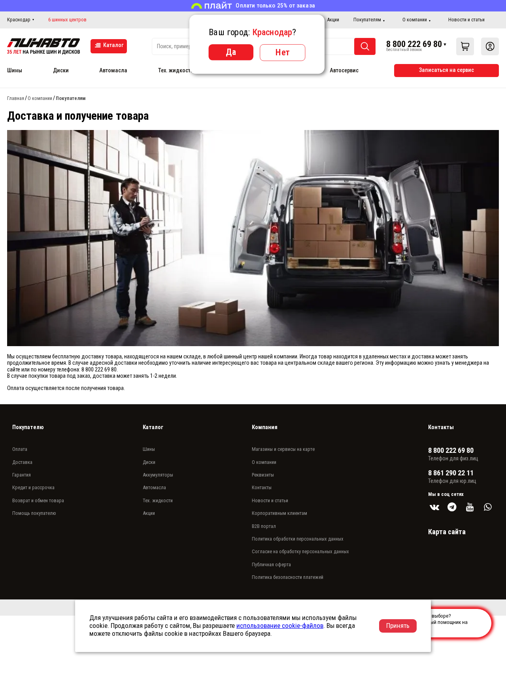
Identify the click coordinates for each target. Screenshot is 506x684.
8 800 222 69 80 (414, 43)
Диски (61, 70)
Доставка (22, 462)
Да (231, 52)
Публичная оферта (271, 564)
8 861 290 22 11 (451, 473)
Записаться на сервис (446, 70)
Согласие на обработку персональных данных (300, 551)
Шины (14, 70)
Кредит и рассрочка (33, 487)
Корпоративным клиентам (279, 513)
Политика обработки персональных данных (298, 539)
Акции (333, 20)
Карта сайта (447, 532)
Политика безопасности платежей (287, 577)
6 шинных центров (67, 20)
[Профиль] (490, 46)
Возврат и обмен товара (38, 500)
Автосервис (344, 70)
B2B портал (264, 526)
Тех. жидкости (176, 70)
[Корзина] (465, 46)
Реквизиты (263, 475)
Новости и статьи (466, 20)
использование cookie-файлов (279, 625)
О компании (414, 20)
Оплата (19, 449)
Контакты (262, 487)
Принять (398, 625)
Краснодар (18, 20)
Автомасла (113, 70)
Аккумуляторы (158, 475)
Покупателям (367, 20)
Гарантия (21, 475)
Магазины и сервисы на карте (283, 449)
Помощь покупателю (34, 513)
